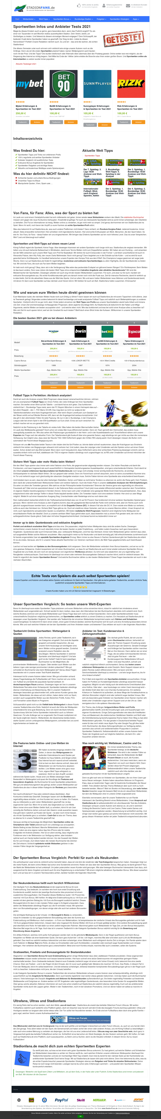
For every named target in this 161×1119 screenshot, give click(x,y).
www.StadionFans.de (110, 1108)
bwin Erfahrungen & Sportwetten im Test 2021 (80, 342)
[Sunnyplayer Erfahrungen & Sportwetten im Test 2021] (97, 84)
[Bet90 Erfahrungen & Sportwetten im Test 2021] (64, 84)
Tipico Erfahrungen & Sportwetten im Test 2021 (134, 342)
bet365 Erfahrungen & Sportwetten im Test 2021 (107, 342)
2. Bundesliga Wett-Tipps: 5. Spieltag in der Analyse (113, 173)
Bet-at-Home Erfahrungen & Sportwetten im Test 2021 (53, 342)
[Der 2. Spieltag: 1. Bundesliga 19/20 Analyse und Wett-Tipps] (115, 182)
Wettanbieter (28, 19)
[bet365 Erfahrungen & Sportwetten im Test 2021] (107, 332)
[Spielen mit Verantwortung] (31, 1100)
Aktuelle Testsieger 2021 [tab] (26, 63)
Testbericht (22, 122)
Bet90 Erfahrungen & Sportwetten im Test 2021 (62, 107)
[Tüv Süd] (44, 1100)
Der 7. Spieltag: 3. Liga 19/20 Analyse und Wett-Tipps (93, 173)
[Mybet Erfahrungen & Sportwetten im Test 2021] (30, 84)
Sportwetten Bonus (61, 19)
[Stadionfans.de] (34, 8)
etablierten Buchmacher (134, 217)
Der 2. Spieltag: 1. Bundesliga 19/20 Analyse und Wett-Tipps (115, 192)
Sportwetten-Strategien (119, 19)
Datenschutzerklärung (123, 1113)
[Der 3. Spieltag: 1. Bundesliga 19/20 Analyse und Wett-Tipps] (137, 162)
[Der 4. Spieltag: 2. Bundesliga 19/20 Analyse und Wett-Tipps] (137, 182)
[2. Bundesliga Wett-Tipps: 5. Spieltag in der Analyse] (115, 162)
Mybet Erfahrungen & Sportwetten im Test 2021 (28, 107)
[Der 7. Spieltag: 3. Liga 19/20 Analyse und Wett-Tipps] (93, 162)
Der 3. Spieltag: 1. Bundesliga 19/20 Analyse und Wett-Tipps (137, 173)
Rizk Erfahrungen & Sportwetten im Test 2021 (130, 107)
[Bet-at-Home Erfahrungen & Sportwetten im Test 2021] (53, 332)
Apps (135, 19)
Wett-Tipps (43, 19)
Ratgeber (101, 19)
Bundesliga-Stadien (83, 19)
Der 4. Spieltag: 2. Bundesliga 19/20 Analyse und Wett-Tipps (137, 192)
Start (17, 19)
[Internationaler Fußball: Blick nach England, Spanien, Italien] (93, 182)
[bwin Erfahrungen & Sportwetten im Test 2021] (80, 332)
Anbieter (37, 122)
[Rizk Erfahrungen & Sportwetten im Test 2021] (131, 84)
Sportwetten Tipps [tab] (92, 155)
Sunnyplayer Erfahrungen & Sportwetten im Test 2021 (97, 107)
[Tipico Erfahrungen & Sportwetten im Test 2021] (134, 332)
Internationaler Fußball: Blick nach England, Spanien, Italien (91, 192)
